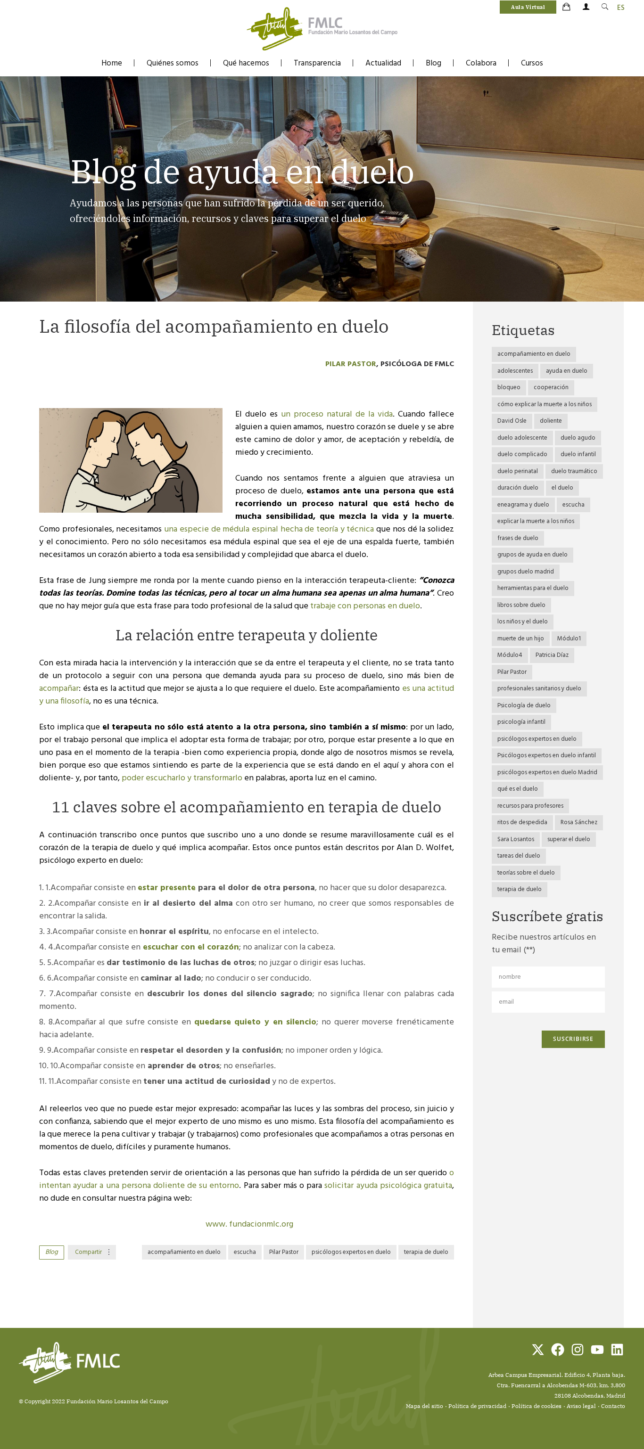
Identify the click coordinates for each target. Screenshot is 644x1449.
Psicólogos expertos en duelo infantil (546, 756)
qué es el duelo (517, 789)
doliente (551, 421)
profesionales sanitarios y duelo (539, 689)
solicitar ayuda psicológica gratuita (388, 1186)
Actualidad (383, 63)
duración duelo (517, 488)
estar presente (167, 888)
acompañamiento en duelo (184, 1252)
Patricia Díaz (552, 655)
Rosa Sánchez (579, 822)
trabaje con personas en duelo (365, 606)
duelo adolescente (522, 438)
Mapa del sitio (424, 1405)
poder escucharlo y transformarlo (182, 778)
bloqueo (508, 388)
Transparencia (317, 63)
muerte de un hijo (520, 639)
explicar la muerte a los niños (535, 521)
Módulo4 (509, 655)
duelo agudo (578, 438)
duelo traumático (574, 471)
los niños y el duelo (522, 622)
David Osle (512, 421)
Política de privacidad (477, 1405)
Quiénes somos (172, 63)
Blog (433, 63)
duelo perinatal (517, 471)
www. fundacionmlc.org (249, 1224)
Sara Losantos (515, 839)
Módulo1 (569, 639)
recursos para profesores (530, 806)
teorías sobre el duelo (526, 873)
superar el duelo (568, 839)
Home (111, 63)
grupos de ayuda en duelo (532, 555)
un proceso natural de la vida (337, 414)
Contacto (613, 1405)
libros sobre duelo (521, 605)
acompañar (59, 689)
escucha (245, 1252)
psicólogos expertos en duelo (351, 1252)
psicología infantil (521, 722)
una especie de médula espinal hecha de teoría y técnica (269, 529)
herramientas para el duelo (533, 588)
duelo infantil (578, 454)
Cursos (532, 63)
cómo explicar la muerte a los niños (544, 404)
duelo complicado (522, 454)
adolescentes (515, 371)
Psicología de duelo (524, 706)
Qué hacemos (246, 63)
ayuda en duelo (566, 371)
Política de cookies (536, 1405)
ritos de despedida (522, 822)
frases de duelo (517, 538)
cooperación (551, 388)
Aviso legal (581, 1405)
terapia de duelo (426, 1252)
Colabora (481, 63)
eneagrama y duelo (523, 505)
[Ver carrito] (567, 7)
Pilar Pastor (350, 364)
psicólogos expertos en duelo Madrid (547, 773)
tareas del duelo (518, 856)
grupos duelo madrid (525, 572)
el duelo (562, 488)
